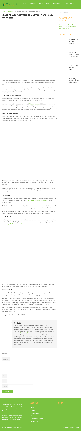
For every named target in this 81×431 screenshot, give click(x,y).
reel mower (67, 26)
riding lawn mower (64, 28)
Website (5, 386)
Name (4, 376)
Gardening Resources (37, 418)
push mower (73, 26)
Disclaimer (34, 416)
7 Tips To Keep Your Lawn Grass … (73, 67)
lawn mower (62, 25)
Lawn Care (32, 4)
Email (4, 381)
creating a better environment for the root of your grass (20, 224)
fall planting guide (34, 104)
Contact (33, 410)
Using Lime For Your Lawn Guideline (73, 41)
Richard (17, 323)
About (32, 408)
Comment (5, 359)
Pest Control (57, 4)
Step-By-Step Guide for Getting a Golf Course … (74, 54)
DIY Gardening (44, 4)
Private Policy (35, 413)
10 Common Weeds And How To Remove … (74, 80)
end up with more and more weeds (38, 200)
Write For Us (69, 4)
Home (24, 4)
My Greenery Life (25, 333)
